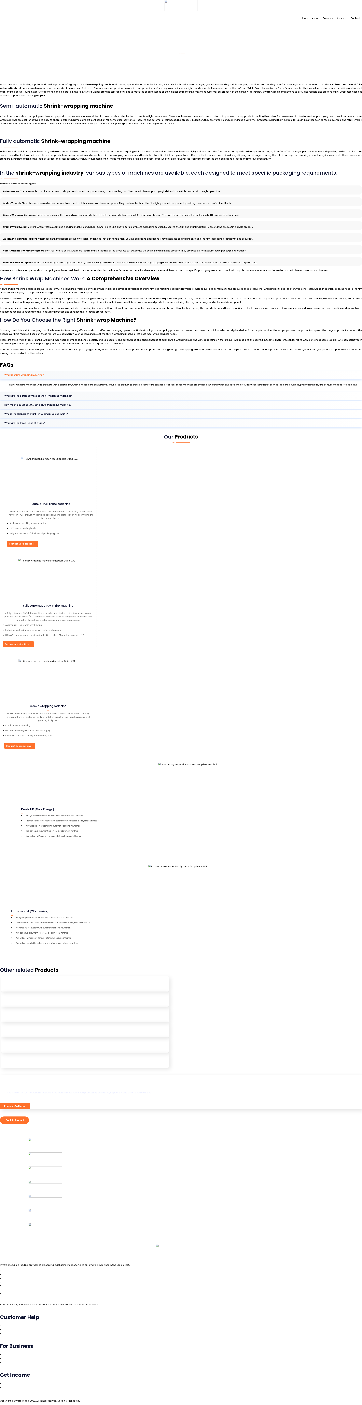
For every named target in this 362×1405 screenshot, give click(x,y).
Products (328, 18)
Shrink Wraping (14, 1015)
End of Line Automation (19, 1031)
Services (341, 18)
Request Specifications (21, 543)
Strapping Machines (17, 1046)
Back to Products (15, 1120)
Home (304, 18)
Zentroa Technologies (93, 1400)
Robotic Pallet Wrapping (20, 1000)
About (315, 18)
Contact (355, 18)
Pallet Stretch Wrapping (20, 985)
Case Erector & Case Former (22, 1061)
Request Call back (14, 1106)
